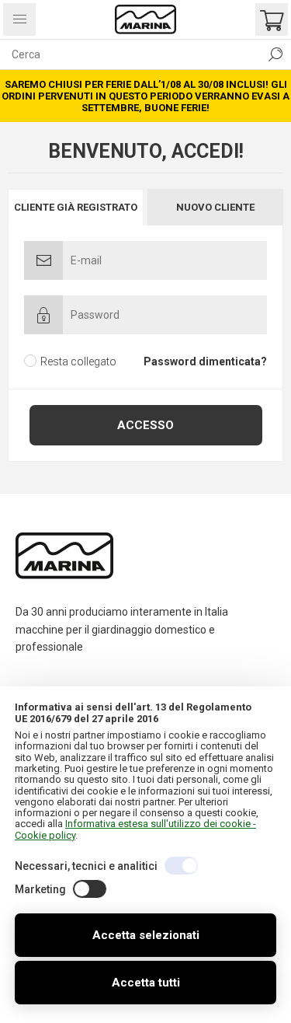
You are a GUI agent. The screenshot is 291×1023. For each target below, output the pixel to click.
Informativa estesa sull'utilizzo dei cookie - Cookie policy (135, 829)
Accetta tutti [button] (146, 983)
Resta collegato (78, 361)
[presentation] (76, 207)
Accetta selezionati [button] (145, 935)
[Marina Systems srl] (146, 19)
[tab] (77, 207)
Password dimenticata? (205, 361)
